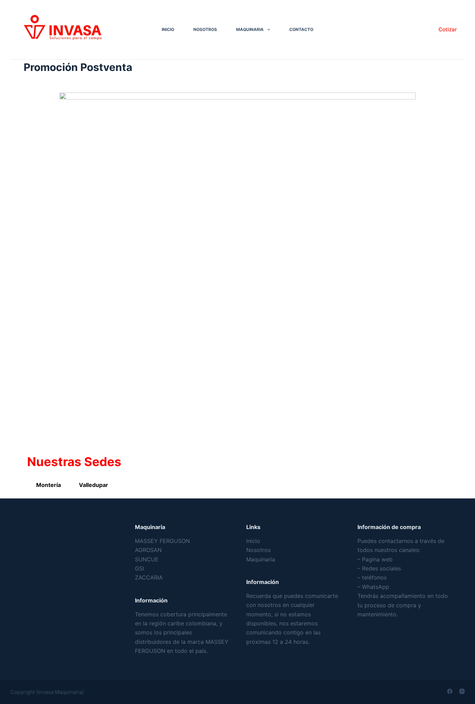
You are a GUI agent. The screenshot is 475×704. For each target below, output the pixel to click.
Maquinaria (260, 559)
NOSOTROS (205, 29)
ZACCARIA (149, 577)
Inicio (253, 540)
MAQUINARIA (250, 29)
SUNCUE (147, 559)
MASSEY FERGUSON (162, 540)
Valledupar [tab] (93, 484)
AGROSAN (148, 549)
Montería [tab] (48, 484)
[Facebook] (449, 691)
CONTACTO (301, 29)
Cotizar (447, 29)
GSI (139, 568)
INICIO (168, 29)
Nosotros (258, 549)
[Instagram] (462, 691)
